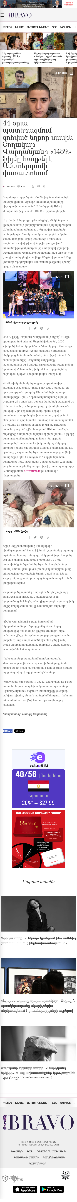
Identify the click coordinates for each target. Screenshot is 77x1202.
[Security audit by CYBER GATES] (13, 1179)
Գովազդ (17, 1151)
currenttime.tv (32, 471)
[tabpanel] (38, 300)
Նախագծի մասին (26, 1157)
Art (4, 186)
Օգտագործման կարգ (51, 1151)
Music (19, 27)
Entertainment (38, 27)
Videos (7, 27)
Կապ (30, 1151)
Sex (54, 27)
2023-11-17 (11, 186)
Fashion (65, 27)
